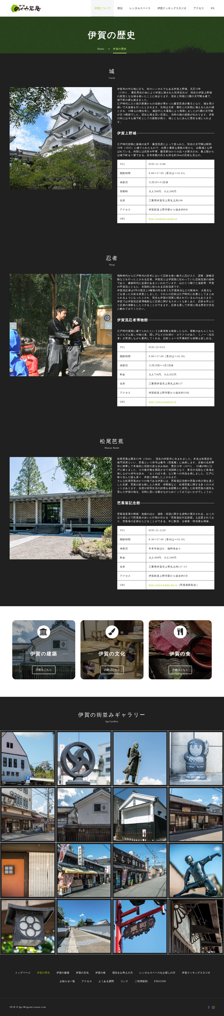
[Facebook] (208, 1007)
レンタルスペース (140, 8)
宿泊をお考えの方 (122, 972)
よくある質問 (106, 981)
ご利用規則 (141, 981)
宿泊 (119, 8)
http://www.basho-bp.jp (163, 585)
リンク (124, 981)
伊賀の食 (100, 972)
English (160, 981)
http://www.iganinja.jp (162, 402)
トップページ (22, 972)
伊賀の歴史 (43, 972)
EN (212, 8)
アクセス (198, 8)
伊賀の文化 (82, 972)
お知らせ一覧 (67, 981)
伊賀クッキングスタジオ (172, 8)
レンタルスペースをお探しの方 (157, 972)
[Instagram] (213, 1007)
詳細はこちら (44, 669)
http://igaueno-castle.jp (163, 218)
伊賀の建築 (63, 972)
